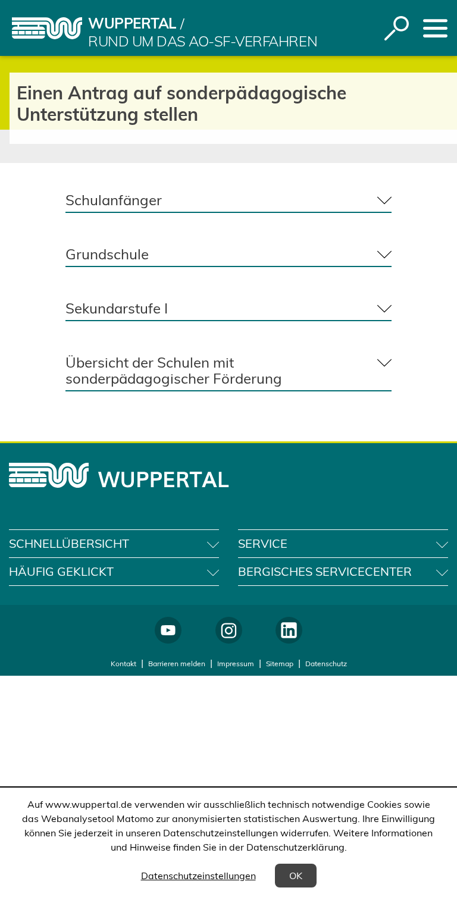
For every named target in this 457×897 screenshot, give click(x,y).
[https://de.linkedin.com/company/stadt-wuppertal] (289, 630)
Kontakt (123, 663)
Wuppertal (132, 23)
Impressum (235, 663)
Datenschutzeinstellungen (198, 876)
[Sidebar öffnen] (435, 28)
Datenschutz (326, 663)
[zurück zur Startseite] (47, 28)
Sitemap (279, 663)
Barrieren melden (176, 663)
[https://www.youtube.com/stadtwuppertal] (168, 630)
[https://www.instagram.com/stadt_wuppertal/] (228, 630)
